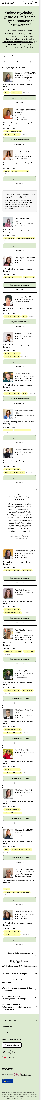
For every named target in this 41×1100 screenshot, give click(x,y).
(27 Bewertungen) (29, 914)
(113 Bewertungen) (29, 415)
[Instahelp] (8, 3)
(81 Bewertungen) (29, 792)
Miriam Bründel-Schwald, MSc (25, 411)
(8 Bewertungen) (28, 635)
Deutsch (7, 57)
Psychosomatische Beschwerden (15, 62)
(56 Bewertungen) (29, 336)
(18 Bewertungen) (29, 75)
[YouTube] (14, 1052)
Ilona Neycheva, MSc (23, 912)
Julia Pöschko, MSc (22, 151)
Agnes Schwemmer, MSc (25, 551)
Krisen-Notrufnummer (15, 1098)
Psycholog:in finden (12, 1045)
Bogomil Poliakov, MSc (24, 450)
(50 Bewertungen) (29, 452)
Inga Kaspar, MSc (22, 671)
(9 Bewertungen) (28, 299)
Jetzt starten (28, 3)
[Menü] (36, 3)
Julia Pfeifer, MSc (22, 750)
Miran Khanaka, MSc (23, 334)
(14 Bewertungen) (29, 223)
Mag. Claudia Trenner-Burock (24, 631)
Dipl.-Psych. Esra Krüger (24, 790)
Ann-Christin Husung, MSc (23, 219)
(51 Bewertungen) (29, 715)
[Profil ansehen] (8, 77)
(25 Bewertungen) (29, 752)
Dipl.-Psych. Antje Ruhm (24, 869)
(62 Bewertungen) (29, 376)
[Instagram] (4, 1052)
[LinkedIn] (9, 1052)
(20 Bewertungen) (29, 115)
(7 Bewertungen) (28, 673)
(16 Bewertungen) (29, 592)
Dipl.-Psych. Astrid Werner (25, 297)
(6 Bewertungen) (28, 553)
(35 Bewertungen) (29, 872)
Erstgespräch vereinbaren (19, 98)
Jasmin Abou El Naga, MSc (25, 73)
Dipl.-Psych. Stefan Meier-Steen (25, 711)
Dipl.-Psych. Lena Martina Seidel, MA (25, 111)
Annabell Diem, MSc (23, 590)
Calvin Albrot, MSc (22, 374)
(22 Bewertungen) (29, 260)
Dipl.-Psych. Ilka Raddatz (25, 258)
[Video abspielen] (11, 79)
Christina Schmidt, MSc (24, 830)
